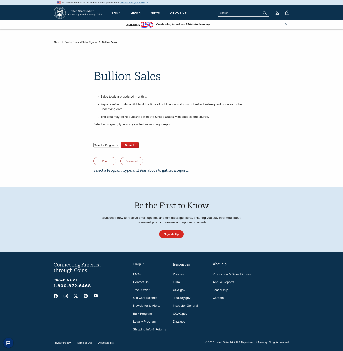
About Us (178, 13)
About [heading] (218, 264)
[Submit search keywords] (264, 13)
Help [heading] (137, 264)
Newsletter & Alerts (146, 305)
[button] (277, 13)
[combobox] (243, 13)
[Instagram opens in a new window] (66, 296)
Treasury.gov (181, 297)
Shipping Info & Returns (149, 329)
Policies (178, 274)
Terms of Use (84, 343)
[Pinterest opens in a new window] (86, 296)
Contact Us (140, 282)
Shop (115, 13)
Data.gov (179, 321)
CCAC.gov (180, 313)
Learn (135, 13)
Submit (129, 145)
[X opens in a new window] (76, 296)
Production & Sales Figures (232, 274)
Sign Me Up (171, 234)
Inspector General (185, 305)
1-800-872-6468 (72, 286)
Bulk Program (142, 313)
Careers (218, 297)
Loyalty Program (144, 321)
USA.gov (179, 290)
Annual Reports (223, 282)
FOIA (176, 282)
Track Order (141, 290)
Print (105, 161)
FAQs (137, 274)
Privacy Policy (62, 343)
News (155, 13)
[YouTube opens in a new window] (96, 296)
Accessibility (106, 343)
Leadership (220, 290)
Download (131, 161)
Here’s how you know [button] (132, 2)
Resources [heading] (182, 264)
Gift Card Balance (145, 297)
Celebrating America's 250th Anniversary (181, 24)
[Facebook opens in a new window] (56, 296)
